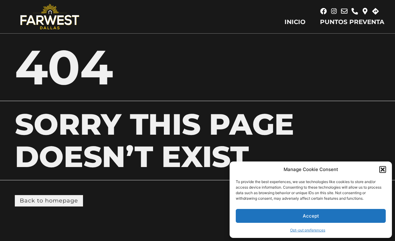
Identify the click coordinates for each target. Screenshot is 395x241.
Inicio (295, 22)
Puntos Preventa (352, 22)
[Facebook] (323, 11)
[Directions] (375, 11)
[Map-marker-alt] (365, 11)
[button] (383, 169)
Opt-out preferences (307, 230)
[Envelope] (344, 11)
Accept (311, 216)
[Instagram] (334, 11)
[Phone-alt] (354, 11)
